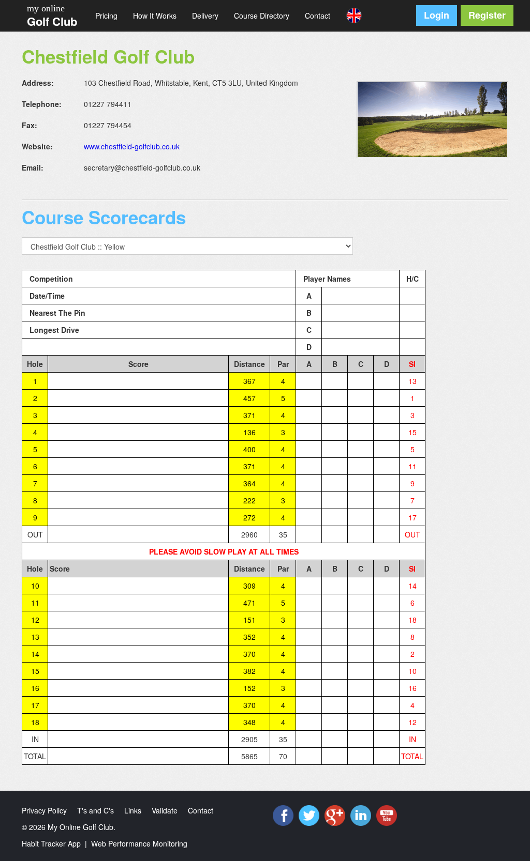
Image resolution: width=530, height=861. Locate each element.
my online (46, 8)
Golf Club (52, 21)
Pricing (106, 15)
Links (132, 810)
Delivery (205, 15)
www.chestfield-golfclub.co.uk (132, 146)
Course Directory (261, 15)
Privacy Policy (44, 810)
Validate (165, 810)
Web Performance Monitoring (139, 843)
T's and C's (95, 810)
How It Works (154, 15)
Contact (317, 15)
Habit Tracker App (51, 843)
